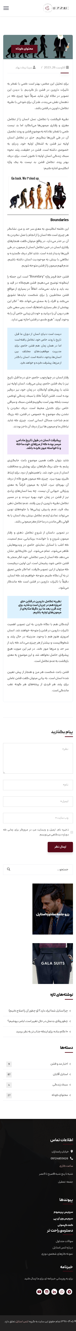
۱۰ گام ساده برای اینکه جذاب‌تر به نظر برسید (42, 1031)
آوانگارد (41, 390)
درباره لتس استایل (62, 1247)
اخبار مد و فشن (38, 1064)
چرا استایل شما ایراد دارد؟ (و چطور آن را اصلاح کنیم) (38, 1011)
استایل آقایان (38, 1074)
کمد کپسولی (65, 1225)
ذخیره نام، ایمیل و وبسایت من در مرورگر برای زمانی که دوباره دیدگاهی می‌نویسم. (36, 832)
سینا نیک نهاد (23, 68)
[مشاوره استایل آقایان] (56, 8)
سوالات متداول (64, 1241)
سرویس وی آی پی (63, 1219)
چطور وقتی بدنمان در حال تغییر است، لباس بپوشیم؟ (37, 1021)
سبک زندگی (38, 1085)
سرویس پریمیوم (63, 1212)
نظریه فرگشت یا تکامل (53, 119)
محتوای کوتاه (24, 49)
